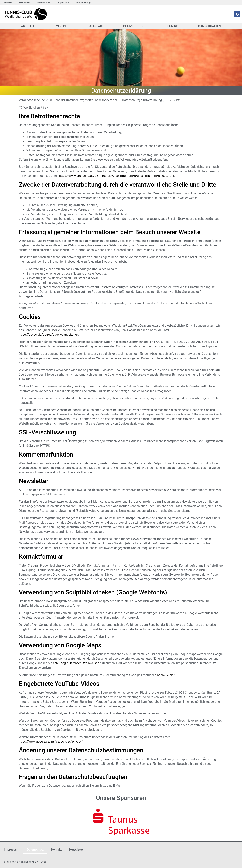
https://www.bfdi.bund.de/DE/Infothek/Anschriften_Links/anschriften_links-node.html (116, 176)
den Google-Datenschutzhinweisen (76, 663)
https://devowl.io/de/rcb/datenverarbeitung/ (48, 334)
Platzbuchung (83, 2)
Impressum (63, 2)
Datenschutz (43, 2)
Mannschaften (209, 26)
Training (171, 26)
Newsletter (24, 2)
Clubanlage (94, 26)
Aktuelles (28, 26)
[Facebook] (237, 14)
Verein (61, 26)
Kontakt (8, 2)
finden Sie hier (164, 675)
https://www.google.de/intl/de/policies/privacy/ (51, 741)
